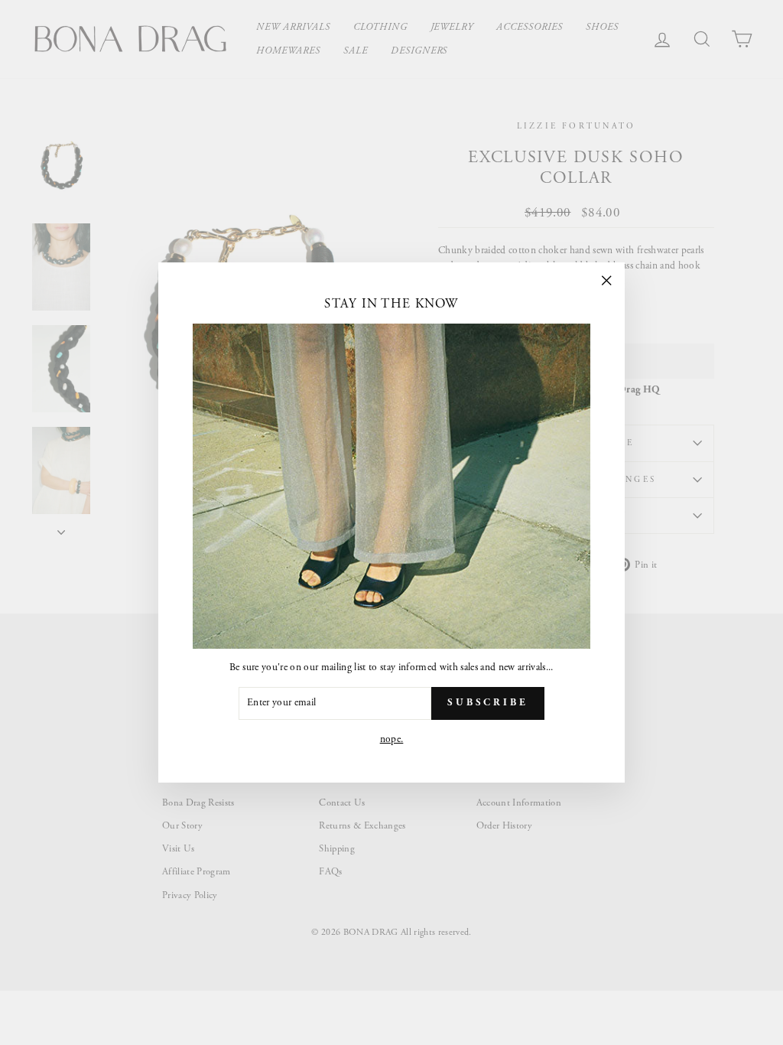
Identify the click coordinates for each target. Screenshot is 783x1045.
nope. (392, 739)
